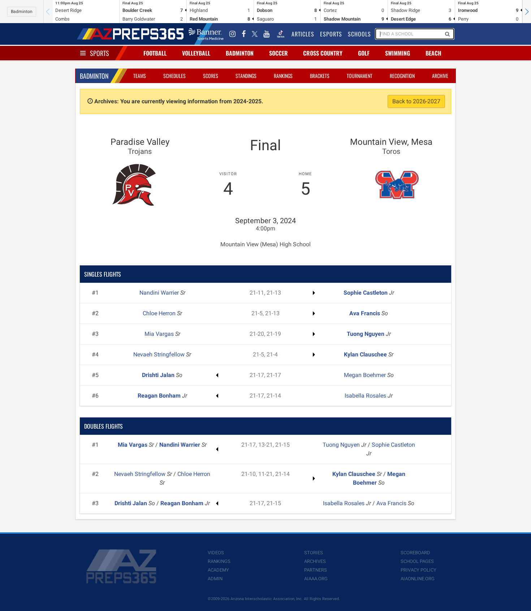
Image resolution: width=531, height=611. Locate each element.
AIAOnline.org (418, 578)
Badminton (22, 11)
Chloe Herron (160, 313)
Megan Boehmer (365, 375)
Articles (303, 34)
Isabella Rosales (366, 395)
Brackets (319, 75)
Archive (440, 75)
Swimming (397, 53)
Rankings (283, 75)
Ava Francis (365, 313)
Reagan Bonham (160, 395)
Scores (210, 75)
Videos (216, 552)
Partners (315, 570)
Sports (99, 53)
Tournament (359, 75)
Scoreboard (415, 552)
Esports (331, 34)
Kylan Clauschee (366, 354)
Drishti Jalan (159, 375)
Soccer (278, 53)
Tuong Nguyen (366, 333)
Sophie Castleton (366, 292)
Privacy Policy (418, 570)
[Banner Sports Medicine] (206, 34)
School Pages (417, 561)
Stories (313, 552)
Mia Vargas (159, 333)
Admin (215, 578)
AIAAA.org (316, 578)
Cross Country (322, 53)
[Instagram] (232, 34)
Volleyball (196, 53)
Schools (359, 34)
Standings (246, 75)
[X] (254, 34)
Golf (364, 53)
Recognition (402, 75)
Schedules (174, 75)
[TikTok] (280, 34)
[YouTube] (266, 34)
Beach (433, 53)
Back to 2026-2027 (416, 101)
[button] (526, 11)
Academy (218, 570)
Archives (315, 561)
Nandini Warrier (159, 292)
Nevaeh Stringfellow (159, 354)
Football (155, 53)
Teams (139, 75)
